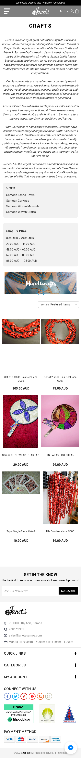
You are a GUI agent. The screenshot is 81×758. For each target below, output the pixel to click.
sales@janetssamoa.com (25, 635)
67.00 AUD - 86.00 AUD (20, 255)
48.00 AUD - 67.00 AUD (20, 249)
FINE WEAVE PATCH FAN (60, 455)
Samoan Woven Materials (22, 206)
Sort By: (44, 304)
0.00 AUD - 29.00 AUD (20, 238)
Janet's (26, 752)
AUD (63, 11)
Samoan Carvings (17, 200)
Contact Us (59, 2)
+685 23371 (16, 629)
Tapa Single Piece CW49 (21, 531)
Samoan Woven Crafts (21, 212)
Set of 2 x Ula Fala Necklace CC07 (60, 379)
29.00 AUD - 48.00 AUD (20, 244)
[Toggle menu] (5, 11)
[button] (70, 747)
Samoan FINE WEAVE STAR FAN (21, 455)
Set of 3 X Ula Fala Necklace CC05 (21, 379)
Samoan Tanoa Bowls (20, 195)
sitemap (63, 752)
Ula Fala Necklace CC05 (60, 531)
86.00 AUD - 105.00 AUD (21, 261)
